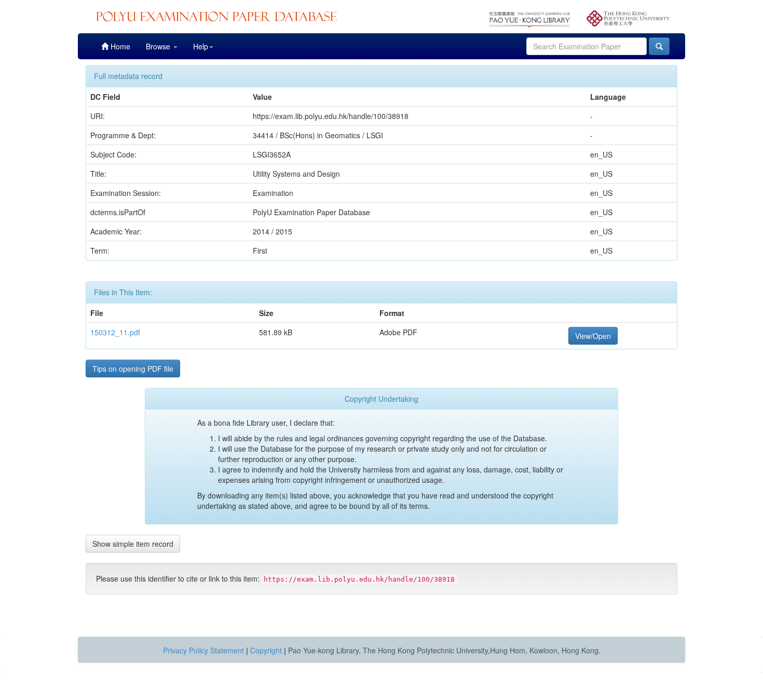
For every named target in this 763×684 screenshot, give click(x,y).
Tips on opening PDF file (132, 368)
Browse (159, 46)
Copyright (266, 650)
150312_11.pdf (115, 332)
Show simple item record (132, 543)
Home (119, 46)
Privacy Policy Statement (203, 650)
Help (200, 46)
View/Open (593, 336)
